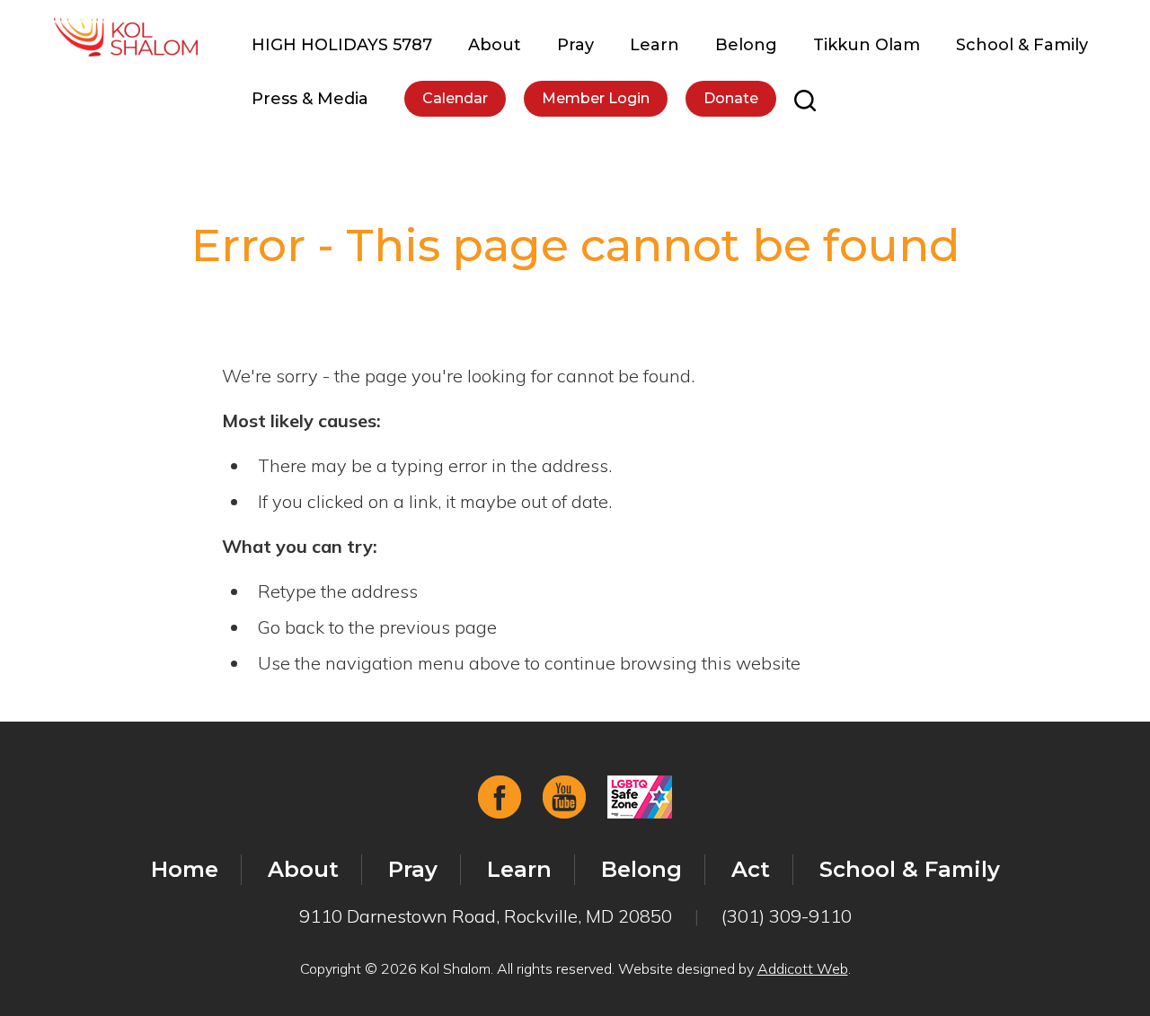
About (494, 45)
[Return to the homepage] (126, 37)
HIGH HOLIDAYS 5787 (342, 45)
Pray (575, 45)
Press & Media (310, 99)
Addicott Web (802, 968)
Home (184, 869)
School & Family (1022, 45)
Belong (746, 45)
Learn (654, 45)
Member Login (596, 98)
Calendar (455, 98)
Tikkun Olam (866, 45)
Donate (730, 98)
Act (750, 869)
